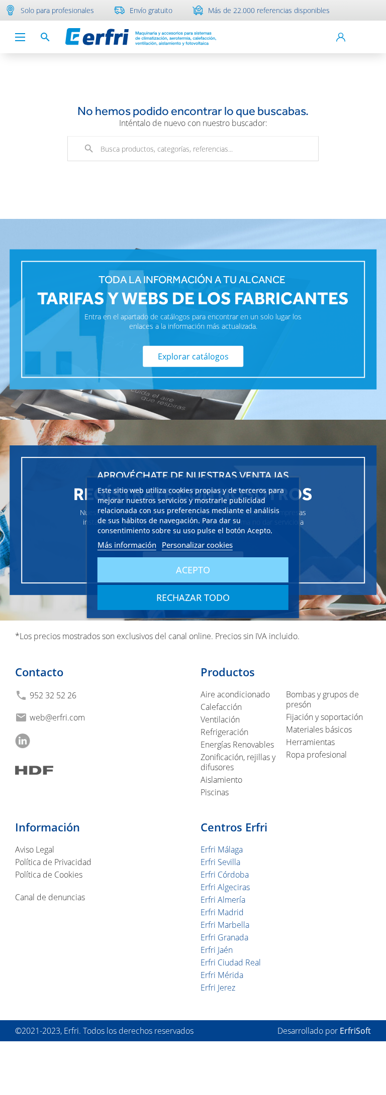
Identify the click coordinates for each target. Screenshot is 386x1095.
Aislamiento (221, 780)
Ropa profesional (316, 755)
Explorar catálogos (193, 355)
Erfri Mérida (222, 975)
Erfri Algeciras (225, 887)
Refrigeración (224, 732)
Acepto (193, 570)
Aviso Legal (34, 849)
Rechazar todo (193, 597)
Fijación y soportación (324, 717)
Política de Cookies (48, 875)
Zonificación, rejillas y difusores (238, 762)
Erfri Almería (223, 900)
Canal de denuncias (50, 897)
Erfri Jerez (218, 988)
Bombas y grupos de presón (322, 699)
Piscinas (215, 792)
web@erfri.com (57, 717)
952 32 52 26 (53, 695)
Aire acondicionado (235, 694)
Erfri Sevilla (220, 862)
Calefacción (221, 707)
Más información (127, 545)
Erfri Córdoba (225, 875)
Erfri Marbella (225, 925)
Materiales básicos (319, 729)
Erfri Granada (224, 937)
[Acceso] (340, 37)
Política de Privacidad (53, 862)
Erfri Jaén (217, 950)
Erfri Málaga (222, 849)
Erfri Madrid (222, 912)
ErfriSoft (355, 1030)
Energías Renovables (237, 745)
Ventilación (220, 719)
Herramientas (310, 742)
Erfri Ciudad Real (231, 962)
